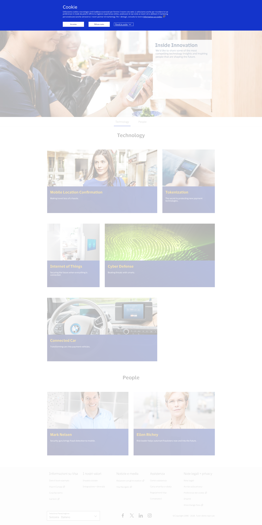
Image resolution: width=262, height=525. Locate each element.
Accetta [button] (73, 24)
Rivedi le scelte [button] (121, 24)
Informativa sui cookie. (152, 16)
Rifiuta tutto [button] (99, 24)
